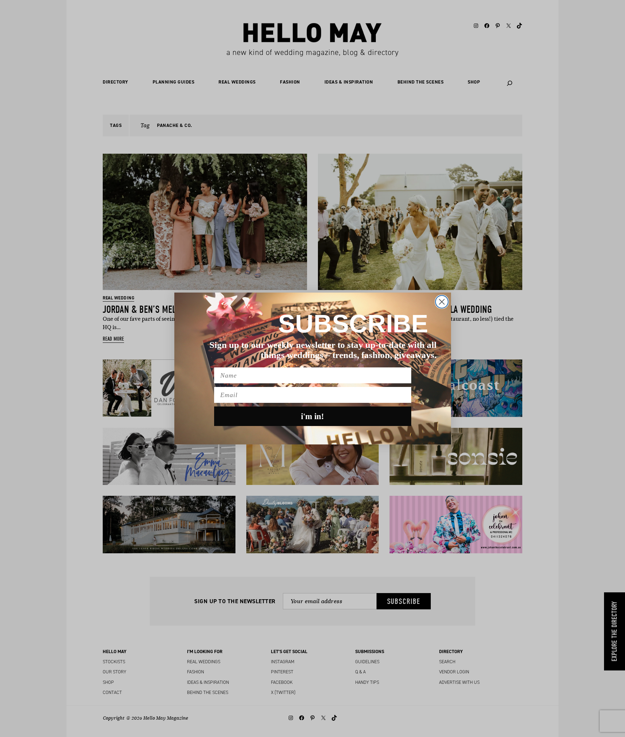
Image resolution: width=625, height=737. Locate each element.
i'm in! (312, 416)
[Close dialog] (441, 301)
